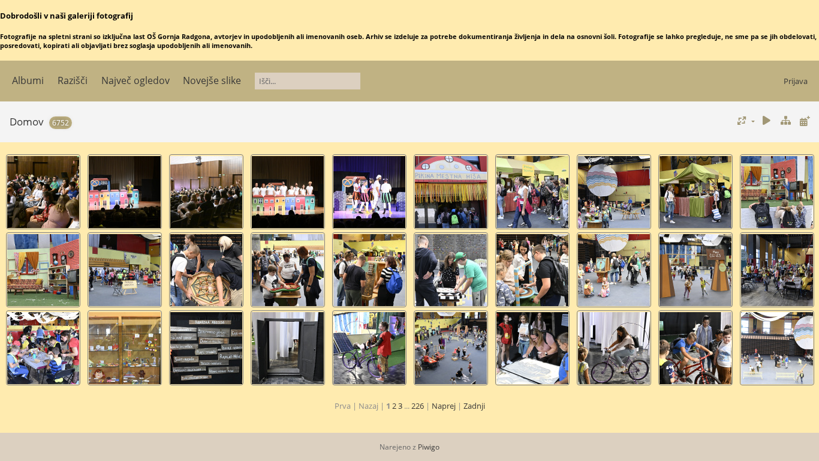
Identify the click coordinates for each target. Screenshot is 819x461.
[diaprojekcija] (767, 120)
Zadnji (474, 405)
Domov (27, 121)
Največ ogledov (135, 80)
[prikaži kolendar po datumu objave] (804, 120)
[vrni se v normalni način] (785, 120)
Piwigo (428, 447)
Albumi (28, 80)
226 (417, 405)
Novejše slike (212, 80)
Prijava (796, 81)
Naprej (444, 405)
